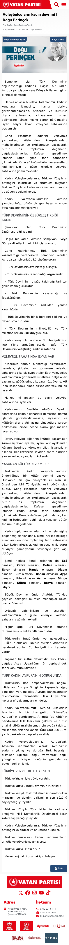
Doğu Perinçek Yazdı (23, 25)
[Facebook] (28, 893)
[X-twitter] (21, 893)
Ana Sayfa (7, 25)
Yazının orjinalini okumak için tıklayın (30, 856)
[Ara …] (56, 4)
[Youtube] (41, 893)
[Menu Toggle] (63, 4)
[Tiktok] (48, 893)
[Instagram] (34, 893)
